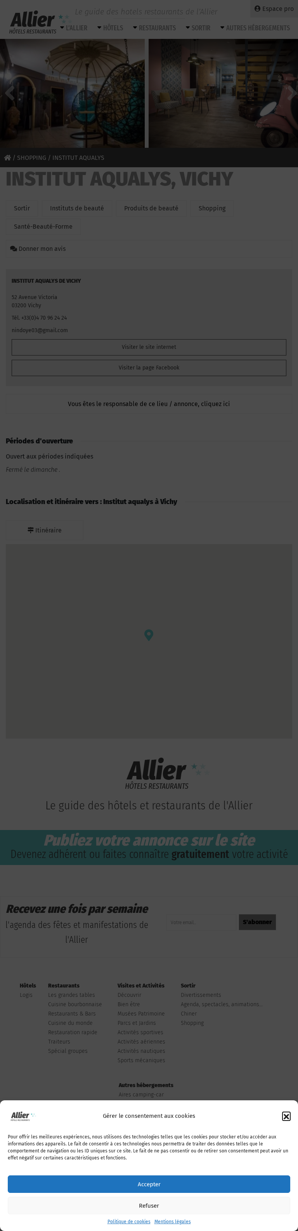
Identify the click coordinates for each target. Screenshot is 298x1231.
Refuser (149, 1205)
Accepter (149, 1184)
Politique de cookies (129, 1221)
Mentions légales (172, 1221)
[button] (286, 1116)
